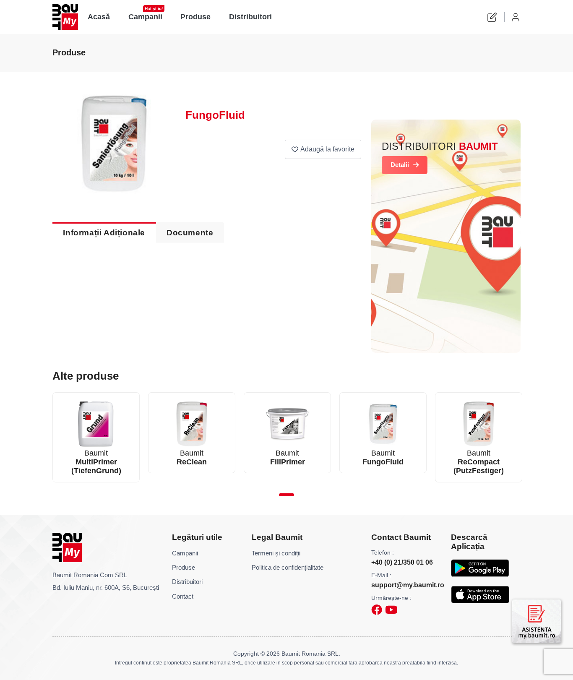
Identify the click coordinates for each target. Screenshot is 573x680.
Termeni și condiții (276, 553)
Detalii (400, 164)
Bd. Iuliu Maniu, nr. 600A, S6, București (105, 587)
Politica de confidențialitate (287, 567)
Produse (196, 17)
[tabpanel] (96, 437)
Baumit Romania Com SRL (89, 574)
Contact (182, 596)
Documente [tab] (190, 232)
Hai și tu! (154, 8)
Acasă (99, 17)
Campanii (145, 14)
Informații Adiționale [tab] (104, 232)
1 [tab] (286, 494)
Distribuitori (250, 17)
